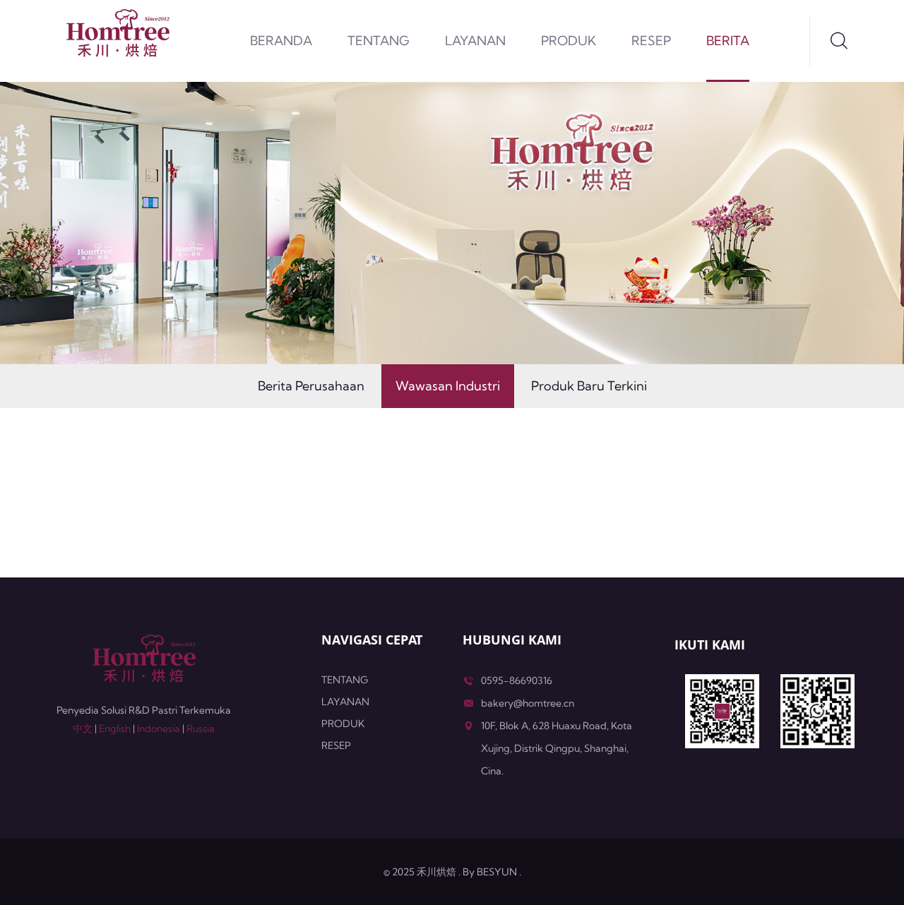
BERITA (727, 40)
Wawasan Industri (448, 386)
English (115, 728)
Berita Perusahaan (311, 386)
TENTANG (378, 40)
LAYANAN (475, 40)
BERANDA (281, 40)
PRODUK (568, 40)
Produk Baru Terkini (589, 386)
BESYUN (497, 871)
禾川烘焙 (436, 871)
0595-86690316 (516, 680)
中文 (83, 728)
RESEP (651, 40)
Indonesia (158, 728)
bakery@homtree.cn (527, 703)
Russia (200, 728)
